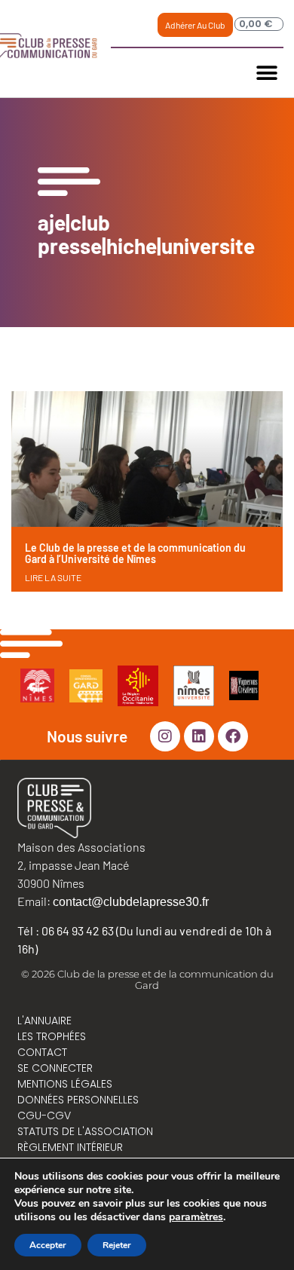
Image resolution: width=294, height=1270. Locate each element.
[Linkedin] (199, 736)
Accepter (47, 1245)
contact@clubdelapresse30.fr (131, 901)
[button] (266, 73)
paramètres (196, 1217)
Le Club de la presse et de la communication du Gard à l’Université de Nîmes (135, 553)
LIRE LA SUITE (53, 577)
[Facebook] (233, 736)
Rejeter (117, 1245)
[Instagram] (165, 736)
